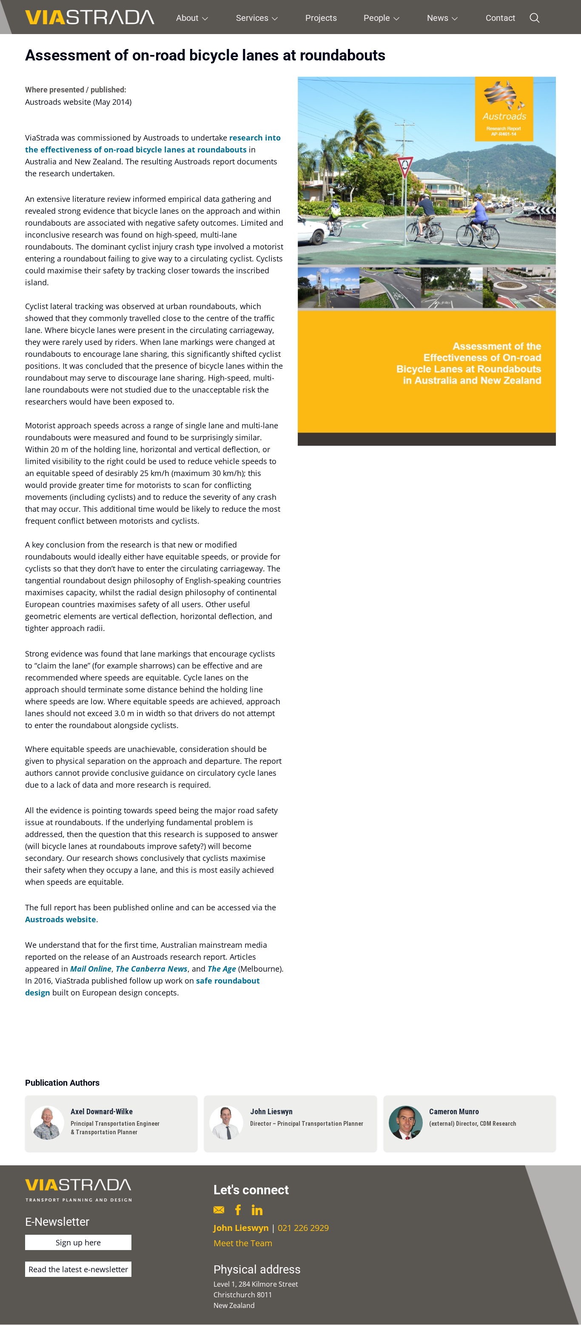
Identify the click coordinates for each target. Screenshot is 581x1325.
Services (252, 18)
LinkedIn (257, 1210)
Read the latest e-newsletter (78, 1269)
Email (219, 1210)
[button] (426, 261)
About (187, 18)
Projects (321, 18)
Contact (500, 18)
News (437, 18)
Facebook (238, 1210)
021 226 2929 (303, 1227)
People (377, 18)
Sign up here (78, 1242)
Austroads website (60, 919)
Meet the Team (243, 1243)
